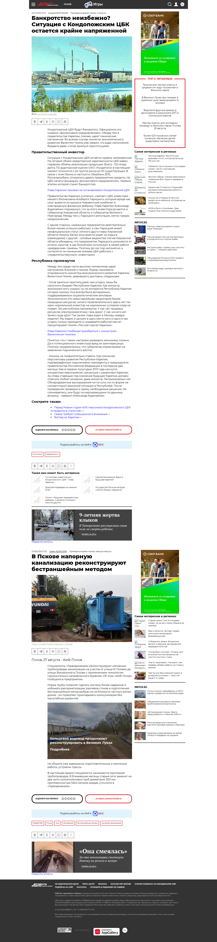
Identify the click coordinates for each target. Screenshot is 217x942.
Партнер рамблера (82, 930)
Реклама (102, 884)
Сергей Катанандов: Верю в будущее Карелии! (109, 478)
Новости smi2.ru (42, 541)
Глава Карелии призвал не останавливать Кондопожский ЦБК (88, 190)
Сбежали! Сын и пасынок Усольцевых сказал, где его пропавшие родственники (166, 169)
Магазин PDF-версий (121, 884)
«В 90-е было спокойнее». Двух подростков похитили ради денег (165, 209)
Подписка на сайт (64, 887)
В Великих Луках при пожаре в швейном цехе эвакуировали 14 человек (160, 100)
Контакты (81, 887)
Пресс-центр (88, 884)
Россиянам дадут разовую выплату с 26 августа (165, 269)
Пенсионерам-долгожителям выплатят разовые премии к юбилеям (165, 724)
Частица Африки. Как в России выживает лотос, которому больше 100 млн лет (165, 158)
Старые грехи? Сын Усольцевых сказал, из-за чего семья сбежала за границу (166, 623)
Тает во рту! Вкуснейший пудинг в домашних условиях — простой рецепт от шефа (165, 675)
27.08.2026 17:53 (39, 551)
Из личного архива (47, 114)
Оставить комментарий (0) (108, 430)
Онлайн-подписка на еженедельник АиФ (155, 884)
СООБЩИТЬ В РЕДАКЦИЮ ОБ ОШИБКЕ (107, 887)
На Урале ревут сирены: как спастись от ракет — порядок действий (165, 248)
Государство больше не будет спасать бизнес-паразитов (110, 488)
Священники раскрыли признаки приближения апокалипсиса (163, 703)
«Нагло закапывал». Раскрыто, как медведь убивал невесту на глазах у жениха (166, 665)
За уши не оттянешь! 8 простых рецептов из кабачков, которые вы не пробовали (166, 200)
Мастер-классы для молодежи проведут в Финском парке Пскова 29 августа (160, 126)
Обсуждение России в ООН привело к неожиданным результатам (165, 259)
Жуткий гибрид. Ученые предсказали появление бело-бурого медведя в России (166, 179)
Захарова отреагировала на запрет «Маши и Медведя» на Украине (164, 734)
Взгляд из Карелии (66, 417)
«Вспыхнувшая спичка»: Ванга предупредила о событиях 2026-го (164, 713)
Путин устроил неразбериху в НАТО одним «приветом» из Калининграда (165, 692)
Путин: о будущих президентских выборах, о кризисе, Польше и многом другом (61, 500)
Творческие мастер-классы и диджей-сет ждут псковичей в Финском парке (160, 88)
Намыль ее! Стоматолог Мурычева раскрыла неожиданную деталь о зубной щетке (165, 190)
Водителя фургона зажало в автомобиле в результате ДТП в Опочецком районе (160, 113)
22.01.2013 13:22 (39, 13)
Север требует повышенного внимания (81, 414)
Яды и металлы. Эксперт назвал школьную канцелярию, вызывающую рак (164, 633)
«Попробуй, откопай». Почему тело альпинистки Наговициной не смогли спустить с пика (165, 654)
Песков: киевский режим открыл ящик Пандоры (163, 227)
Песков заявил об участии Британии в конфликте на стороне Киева (165, 238)
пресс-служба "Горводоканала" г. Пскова (52, 644)
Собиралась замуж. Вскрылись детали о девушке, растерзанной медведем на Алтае (164, 644)
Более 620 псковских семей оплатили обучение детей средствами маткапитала (160, 138)
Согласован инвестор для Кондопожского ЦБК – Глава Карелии (59, 479)
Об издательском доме (67, 884)
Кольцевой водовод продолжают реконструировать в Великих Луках (81, 741)
